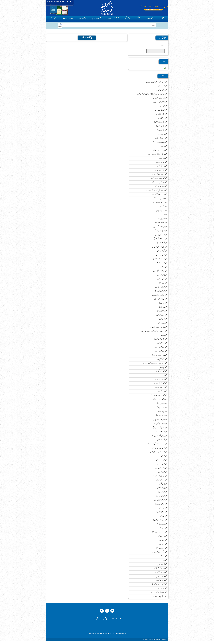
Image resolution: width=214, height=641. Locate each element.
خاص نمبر (127, 18)
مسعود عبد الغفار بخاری (160, 222)
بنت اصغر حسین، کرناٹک (159, 299)
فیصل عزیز (162, 106)
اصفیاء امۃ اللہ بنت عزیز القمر (158, 142)
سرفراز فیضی (162, 528)
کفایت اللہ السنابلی (161, 536)
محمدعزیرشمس (162, 375)
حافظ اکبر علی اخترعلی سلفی (159, 568)
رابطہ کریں (53, 18)
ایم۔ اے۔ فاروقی (161, 524)
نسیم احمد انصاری (161, 411)
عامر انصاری (162, 335)
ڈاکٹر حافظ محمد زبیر (161, 439)
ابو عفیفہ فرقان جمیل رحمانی (158, 194)
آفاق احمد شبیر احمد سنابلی (159, 379)
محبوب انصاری (161, 472)
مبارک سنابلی (162, 206)
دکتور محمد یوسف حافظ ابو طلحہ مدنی (157, 178)
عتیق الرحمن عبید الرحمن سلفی (158, 584)
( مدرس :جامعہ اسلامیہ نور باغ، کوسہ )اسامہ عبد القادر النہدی (151, 94)
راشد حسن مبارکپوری (160, 170)
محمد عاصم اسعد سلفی (160, 431)
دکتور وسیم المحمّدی (160, 371)
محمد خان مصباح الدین (160, 287)
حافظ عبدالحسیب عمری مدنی (159, 427)
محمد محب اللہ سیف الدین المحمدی (157, 451)
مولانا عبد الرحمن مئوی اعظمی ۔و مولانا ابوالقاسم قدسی (153, 331)
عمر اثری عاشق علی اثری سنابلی (158, 355)
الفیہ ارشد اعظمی (161, 166)
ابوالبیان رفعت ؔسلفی (160, 548)
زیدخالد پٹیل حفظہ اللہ (160, 138)
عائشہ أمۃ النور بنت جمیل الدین (157, 327)
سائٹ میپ (82, 18)
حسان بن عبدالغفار (160, 315)
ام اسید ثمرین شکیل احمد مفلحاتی (158, 182)
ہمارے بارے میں (67, 18)
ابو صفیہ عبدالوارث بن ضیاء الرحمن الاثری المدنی (154, 363)
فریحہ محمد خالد (161, 158)
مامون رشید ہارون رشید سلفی (158, 447)
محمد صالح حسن (161, 391)
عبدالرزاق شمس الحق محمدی (159, 520)
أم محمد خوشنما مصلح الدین (159, 226)
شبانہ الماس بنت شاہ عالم (159, 110)
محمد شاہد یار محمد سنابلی (160, 415)
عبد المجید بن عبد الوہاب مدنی (158, 295)
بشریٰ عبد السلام (161, 564)
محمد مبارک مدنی (161, 319)
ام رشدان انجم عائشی (160, 186)
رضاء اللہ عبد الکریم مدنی (159, 238)
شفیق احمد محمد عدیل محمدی (159, 339)
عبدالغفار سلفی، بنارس (160, 512)
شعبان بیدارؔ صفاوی (160, 254)
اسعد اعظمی (162, 516)
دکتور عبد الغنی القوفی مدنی (159, 122)
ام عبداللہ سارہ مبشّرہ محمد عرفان (158, 174)
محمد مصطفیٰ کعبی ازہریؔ (160, 234)
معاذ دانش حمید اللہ (160, 480)
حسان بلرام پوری (161, 279)
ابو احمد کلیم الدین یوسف (159, 347)
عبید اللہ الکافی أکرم (160, 580)
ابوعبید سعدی (162, 540)
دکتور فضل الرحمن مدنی (159, 383)
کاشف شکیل (162, 484)
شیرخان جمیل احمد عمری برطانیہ (158, 435)
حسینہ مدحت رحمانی (160, 460)
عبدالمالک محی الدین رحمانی (159, 476)
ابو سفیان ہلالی (162, 544)
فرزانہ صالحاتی (162, 283)
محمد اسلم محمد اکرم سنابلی (160, 291)
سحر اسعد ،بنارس (161, 86)
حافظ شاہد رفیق (161, 307)
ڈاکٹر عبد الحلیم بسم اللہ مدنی (159, 102)
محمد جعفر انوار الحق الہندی (159, 500)
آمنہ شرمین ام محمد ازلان (159, 98)
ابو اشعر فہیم (162, 508)
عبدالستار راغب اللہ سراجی (159, 259)
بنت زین (163, 146)
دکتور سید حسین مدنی (160, 126)
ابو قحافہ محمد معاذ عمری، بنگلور (158, 399)
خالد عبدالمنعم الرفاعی (160, 488)
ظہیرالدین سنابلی (161, 250)
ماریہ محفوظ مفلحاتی (161, 343)
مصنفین (138, 18)
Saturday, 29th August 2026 (55, 1)
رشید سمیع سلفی (161, 588)
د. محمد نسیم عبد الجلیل (160, 407)
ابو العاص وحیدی (161, 275)
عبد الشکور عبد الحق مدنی (160, 504)
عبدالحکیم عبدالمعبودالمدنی (159, 271)
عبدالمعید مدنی (162, 303)
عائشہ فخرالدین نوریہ (160, 468)
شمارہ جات (150, 18)
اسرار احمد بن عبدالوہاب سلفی (158, 532)
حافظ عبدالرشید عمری (160, 210)
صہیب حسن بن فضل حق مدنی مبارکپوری (155, 82)
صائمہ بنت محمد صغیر (160, 90)
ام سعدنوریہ (162, 556)
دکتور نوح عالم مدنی (160, 114)
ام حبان (163, 456)
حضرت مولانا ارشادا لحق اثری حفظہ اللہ (156, 443)
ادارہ (164, 214)
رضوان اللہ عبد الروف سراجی (158, 592)
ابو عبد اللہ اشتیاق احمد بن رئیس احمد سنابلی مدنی (154, 190)
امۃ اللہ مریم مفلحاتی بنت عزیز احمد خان (156, 154)
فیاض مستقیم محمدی (161, 359)
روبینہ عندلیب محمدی (160, 162)
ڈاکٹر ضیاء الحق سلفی (161, 311)
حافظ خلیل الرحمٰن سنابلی (159, 572)
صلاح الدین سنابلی (161, 403)
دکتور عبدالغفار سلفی (160, 130)
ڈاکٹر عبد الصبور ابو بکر (160, 242)
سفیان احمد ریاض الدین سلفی (158, 246)
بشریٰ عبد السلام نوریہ (160, 464)
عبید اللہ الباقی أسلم (160, 576)
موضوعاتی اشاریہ (97, 18)
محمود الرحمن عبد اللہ (160, 496)
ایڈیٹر (164, 560)
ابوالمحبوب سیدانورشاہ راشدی (158, 552)
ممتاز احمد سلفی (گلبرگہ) (159, 423)
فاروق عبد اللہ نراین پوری (159, 419)
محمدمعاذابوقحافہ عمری (160, 263)
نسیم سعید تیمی (162, 367)
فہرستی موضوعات (113, 18)
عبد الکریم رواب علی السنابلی (158, 596)
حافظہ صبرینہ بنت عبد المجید (159, 150)
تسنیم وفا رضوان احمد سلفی (159, 202)
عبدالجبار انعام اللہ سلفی (159, 230)
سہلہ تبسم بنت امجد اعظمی (159, 198)
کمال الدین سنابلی (161, 134)
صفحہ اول (161, 18)
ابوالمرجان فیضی (161, 218)
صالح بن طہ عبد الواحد (160, 387)
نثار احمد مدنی (162, 267)
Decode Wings (161, 639)
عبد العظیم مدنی (161, 118)
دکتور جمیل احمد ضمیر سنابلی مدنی (158, 395)
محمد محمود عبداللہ (161, 492)
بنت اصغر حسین (161, 323)
